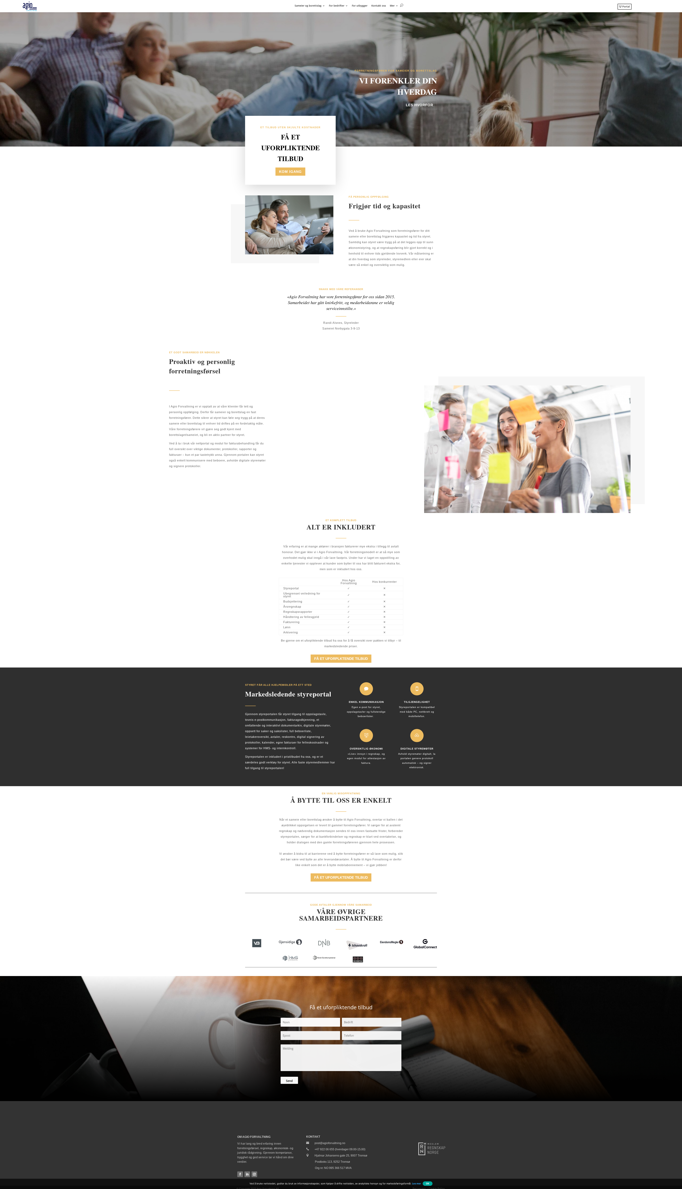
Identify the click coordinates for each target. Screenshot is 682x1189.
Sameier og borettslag (308, 5)
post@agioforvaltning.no (330, 1143)
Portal (626, 6)
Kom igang (290, 172)
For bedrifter (336, 5)
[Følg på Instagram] (254, 1174)
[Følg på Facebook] (240, 1174)
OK (427, 1183)
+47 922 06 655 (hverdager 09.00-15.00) (340, 1149)
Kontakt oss (378, 5)
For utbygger (359, 5)
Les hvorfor (419, 105)
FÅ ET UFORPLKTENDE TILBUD (341, 659)
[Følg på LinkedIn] (247, 1174)
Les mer (416, 1183)
